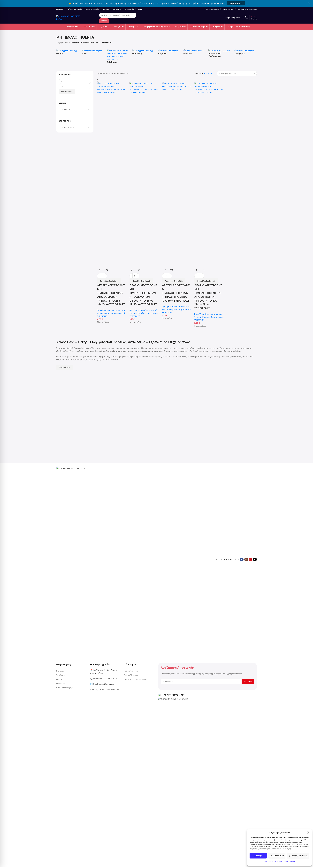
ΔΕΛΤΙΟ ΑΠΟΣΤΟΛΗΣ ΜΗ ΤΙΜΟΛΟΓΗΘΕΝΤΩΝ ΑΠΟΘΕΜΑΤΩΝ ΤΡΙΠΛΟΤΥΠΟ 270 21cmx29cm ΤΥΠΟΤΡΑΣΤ (208, 297)
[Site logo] (71, 18)
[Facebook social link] (242, 559)
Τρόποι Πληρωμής (131, 675)
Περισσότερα (235, 3)
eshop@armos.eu (106, 684)
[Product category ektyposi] (143, 53)
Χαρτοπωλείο (120, 313)
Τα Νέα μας (61, 675)
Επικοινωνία (61, 683)
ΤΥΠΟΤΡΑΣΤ (102, 316)
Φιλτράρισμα (66, 91)
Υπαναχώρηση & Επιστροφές (135, 679)
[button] (308, 832)
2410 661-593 (109, 679)
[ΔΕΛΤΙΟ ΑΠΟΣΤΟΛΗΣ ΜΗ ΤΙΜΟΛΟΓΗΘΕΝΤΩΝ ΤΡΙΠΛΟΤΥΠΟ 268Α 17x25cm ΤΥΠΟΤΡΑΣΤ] (177, 174)
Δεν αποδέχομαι (277, 856)
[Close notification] (309, 3)
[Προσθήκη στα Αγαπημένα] (107, 270)
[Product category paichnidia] (194, 53)
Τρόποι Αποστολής (131, 671)
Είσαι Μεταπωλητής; (64, 688)
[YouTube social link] (250, 559)
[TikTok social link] (255, 559)
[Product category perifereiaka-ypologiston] (220, 54)
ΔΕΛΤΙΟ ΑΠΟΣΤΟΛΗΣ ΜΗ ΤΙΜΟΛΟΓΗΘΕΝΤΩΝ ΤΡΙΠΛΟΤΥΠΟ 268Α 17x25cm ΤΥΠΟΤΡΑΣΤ (176, 293)
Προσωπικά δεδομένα (270, 861)
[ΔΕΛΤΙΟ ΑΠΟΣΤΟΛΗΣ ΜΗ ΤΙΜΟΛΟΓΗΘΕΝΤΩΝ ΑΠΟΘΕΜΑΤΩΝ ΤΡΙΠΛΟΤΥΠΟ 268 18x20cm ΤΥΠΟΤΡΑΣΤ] (112, 174)
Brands (59, 679)
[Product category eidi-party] (118, 57)
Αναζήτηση (248, 682)
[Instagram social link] (246, 559)
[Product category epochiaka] (169, 53)
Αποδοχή (258, 856)
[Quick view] (100, 270)
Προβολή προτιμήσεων (298, 856)
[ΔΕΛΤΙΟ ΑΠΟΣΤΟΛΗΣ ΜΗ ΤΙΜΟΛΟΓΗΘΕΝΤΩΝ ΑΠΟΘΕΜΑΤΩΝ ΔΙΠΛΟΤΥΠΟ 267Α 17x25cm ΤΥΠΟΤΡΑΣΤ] (145, 174)
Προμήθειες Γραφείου (106, 310)
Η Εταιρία (60, 671)
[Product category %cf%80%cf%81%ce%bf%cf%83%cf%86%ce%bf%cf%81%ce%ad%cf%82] (245, 53)
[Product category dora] (93, 53)
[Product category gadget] (67, 53)
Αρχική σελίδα (62, 43)
